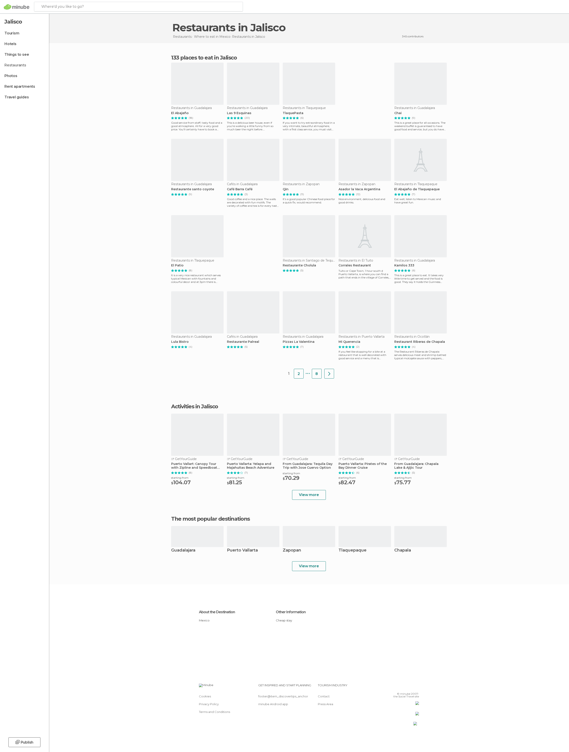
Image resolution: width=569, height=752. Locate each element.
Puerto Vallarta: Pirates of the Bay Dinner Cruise (363, 466)
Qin (286, 189)
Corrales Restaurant (355, 265)
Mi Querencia (349, 342)
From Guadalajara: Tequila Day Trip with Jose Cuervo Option (308, 466)
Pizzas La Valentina (299, 342)
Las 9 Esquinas (239, 113)
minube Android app (273, 704)
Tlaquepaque (353, 550)
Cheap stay (284, 620)
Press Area (325, 704)
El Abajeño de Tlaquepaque (417, 189)
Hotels (10, 44)
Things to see (16, 54)
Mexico (204, 620)
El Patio (177, 265)
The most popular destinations (210, 519)
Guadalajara (183, 550)
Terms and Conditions (214, 712)
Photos (10, 76)
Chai (398, 113)
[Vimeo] (408, 687)
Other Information (291, 612)
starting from (179, 477)
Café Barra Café (239, 189)
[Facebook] (393, 687)
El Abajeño (180, 113)
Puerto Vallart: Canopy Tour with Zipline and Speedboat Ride (194, 466)
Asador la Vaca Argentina (359, 189)
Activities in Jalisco (194, 406)
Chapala (402, 550)
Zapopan (292, 550)
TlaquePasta (293, 113)
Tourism (11, 33)
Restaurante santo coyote (192, 189)
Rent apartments (19, 86)
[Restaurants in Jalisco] (329, 374)
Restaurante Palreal (243, 342)
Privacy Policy (209, 704)
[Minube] (16, 7)
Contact (324, 696)
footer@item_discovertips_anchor (283, 696)
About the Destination (217, 612)
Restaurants (15, 65)
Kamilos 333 (404, 265)
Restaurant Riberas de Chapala (419, 342)
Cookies (205, 696)
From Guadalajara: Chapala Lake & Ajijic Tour (416, 466)
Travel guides (16, 97)
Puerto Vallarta (242, 550)
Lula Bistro (180, 342)
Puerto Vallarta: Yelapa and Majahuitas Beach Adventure (250, 466)
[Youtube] (415, 687)
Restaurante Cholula (299, 265)
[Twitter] (401, 687)
